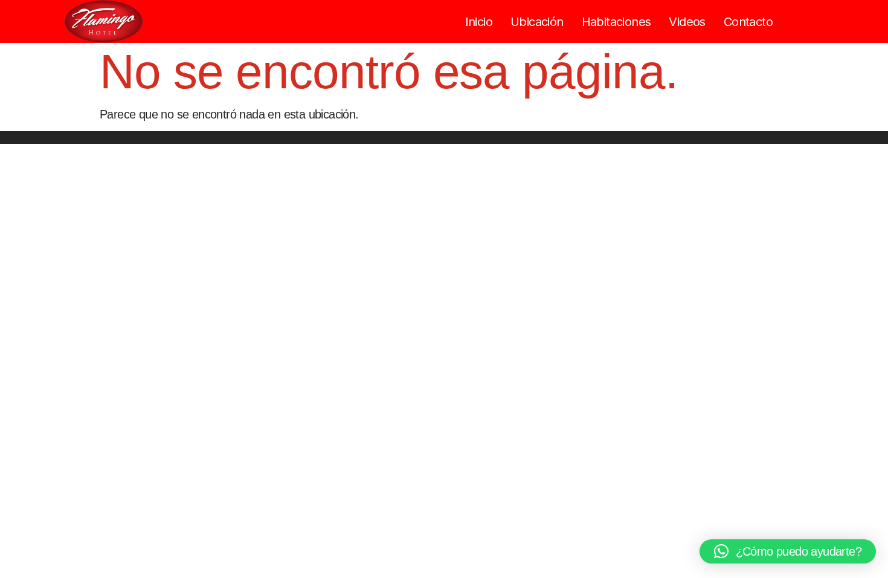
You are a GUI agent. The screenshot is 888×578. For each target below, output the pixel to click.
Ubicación (537, 22)
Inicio (478, 22)
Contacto (748, 22)
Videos (687, 22)
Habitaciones (616, 22)
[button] (788, 551)
